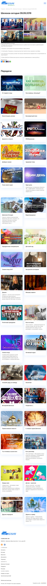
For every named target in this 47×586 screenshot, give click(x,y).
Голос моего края (7, 185)
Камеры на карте (5, 573)
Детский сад (29, 246)
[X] (7, 61)
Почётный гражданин (8, 322)
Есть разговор (30, 451)
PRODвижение (30, 139)
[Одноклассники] (3, 61)
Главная (3, 9)
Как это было (30, 322)
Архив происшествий (6, 575)
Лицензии (3, 559)
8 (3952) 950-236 (5, 538)
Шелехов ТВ (9, 9)
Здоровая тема (30, 162)
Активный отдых (31, 352)
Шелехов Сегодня (17, 9)
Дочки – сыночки (31, 483)
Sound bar (29, 382)
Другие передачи (7, 514)
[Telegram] (5, 61)
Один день (29, 185)
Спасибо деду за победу (9, 382)
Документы (3, 557)
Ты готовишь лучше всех (9, 451)
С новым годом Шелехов (33, 428)
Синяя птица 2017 (7, 269)
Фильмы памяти (30, 292)
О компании (4, 547)
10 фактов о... (30, 405)
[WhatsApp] (10, 61)
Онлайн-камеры (5, 571)
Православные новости (9, 428)
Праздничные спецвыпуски (10, 246)
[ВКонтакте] (1, 61)
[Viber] (8, 61)
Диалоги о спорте (7, 139)
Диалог (4, 292)
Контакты (3, 550)
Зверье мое (5, 483)
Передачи (3, 566)
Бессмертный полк (31, 116)
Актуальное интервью (32, 269)
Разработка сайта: (37, 583)
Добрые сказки (6, 162)
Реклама (3, 568)
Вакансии (3, 554)
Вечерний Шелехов (8, 405)
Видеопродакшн (31, 215)
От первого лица (7, 93)
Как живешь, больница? (33, 93)
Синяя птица (6, 352)
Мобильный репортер (6, 580)
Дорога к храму (30, 514)
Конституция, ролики (8, 116)
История (3, 552)
